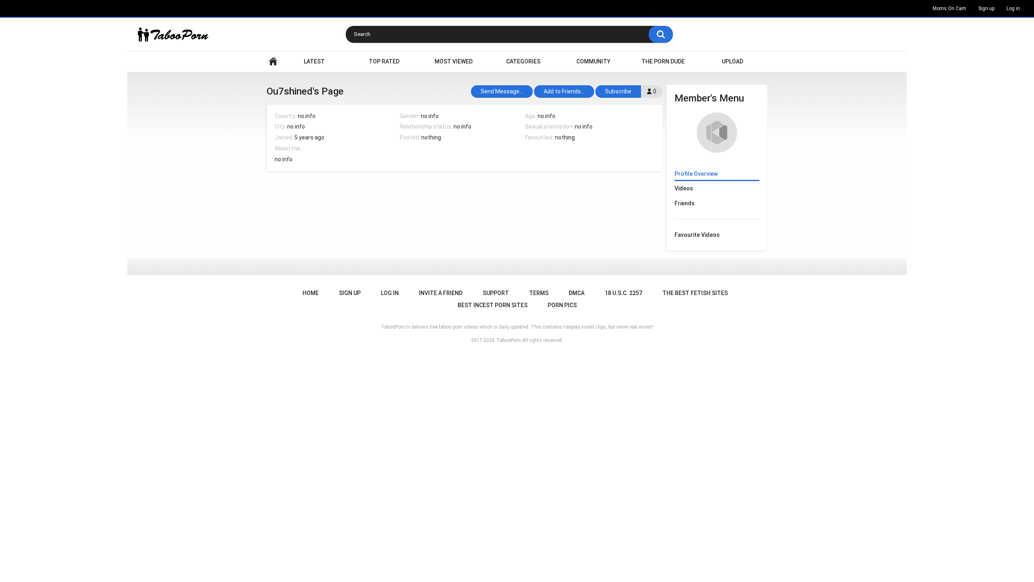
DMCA (576, 293)
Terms (539, 293)
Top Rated (384, 61)
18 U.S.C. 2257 (623, 293)
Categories (523, 61)
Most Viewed (454, 61)
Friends (685, 203)
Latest (314, 61)
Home (273, 61)
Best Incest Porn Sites (493, 305)
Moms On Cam (949, 8)
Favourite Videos (697, 235)
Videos (684, 188)
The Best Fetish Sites (695, 293)
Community (593, 61)
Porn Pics (562, 305)
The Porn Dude (663, 61)
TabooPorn (508, 340)
